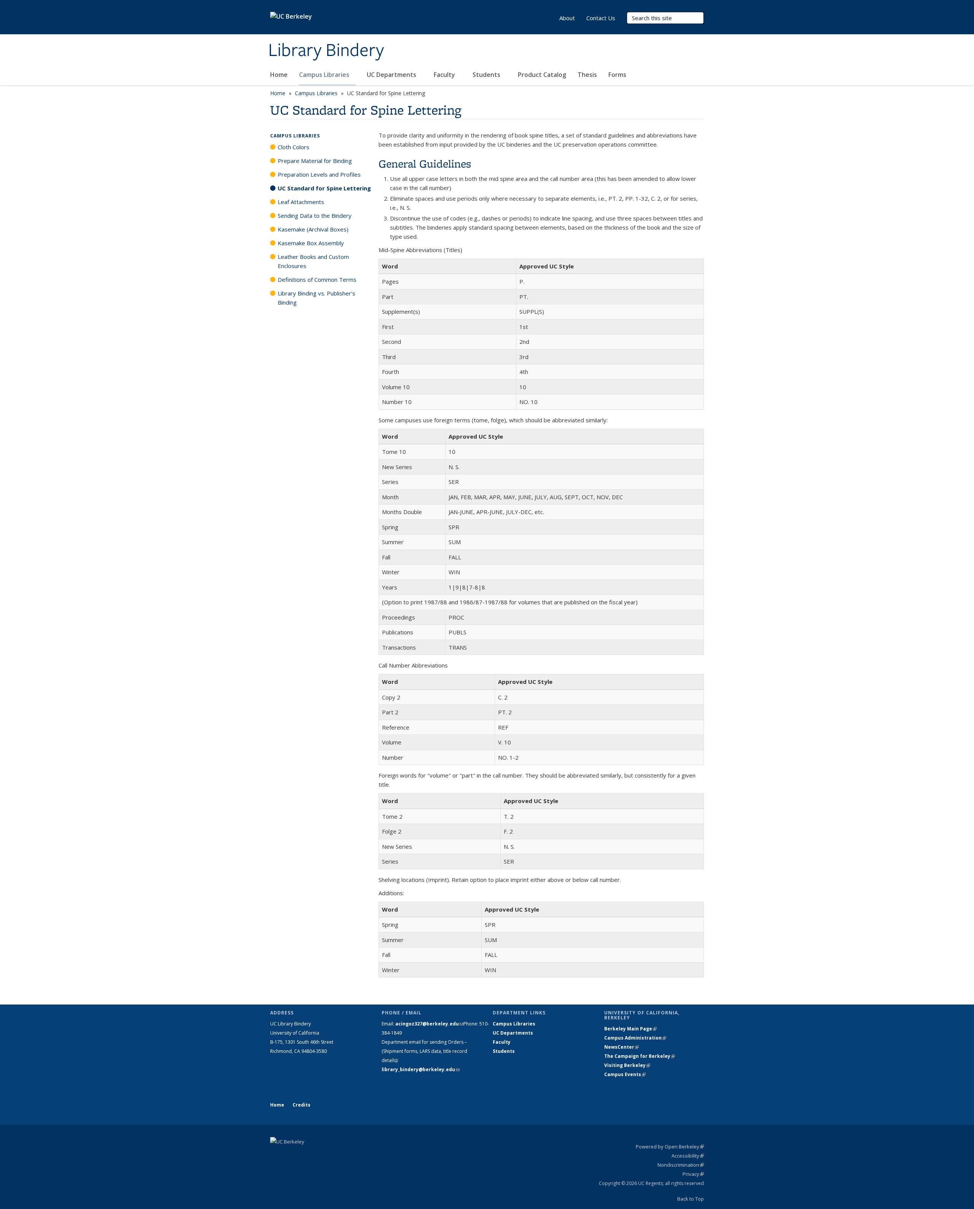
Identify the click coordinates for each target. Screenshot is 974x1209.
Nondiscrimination (680, 1164)
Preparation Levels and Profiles (319, 174)
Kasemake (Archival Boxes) (313, 229)
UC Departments (392, 74)
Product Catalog (542, 74)
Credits (301, 1105)
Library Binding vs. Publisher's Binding (316, 297)
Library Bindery (326, 50)
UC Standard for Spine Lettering (324, 188)
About (567, 18)
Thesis (587, 74)
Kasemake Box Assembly (311, 243)
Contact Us (600, 18)
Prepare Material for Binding (315, 161)
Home (279, 74)
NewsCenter (621, 1047)
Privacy (693, 1174)
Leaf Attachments (301, 202)
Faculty (445, 74)
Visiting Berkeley (627, 1065)
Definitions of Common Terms (317, 279)
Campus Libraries (325, 74)
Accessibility (688, 1155)
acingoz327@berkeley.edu (429, 1024)
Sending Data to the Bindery (315, 215)
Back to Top (690, 1198)
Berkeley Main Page (630, 1028)
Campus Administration (635, 1038)
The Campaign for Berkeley (639, 1056)
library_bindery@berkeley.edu (421, 1069)
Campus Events (625, 1074)
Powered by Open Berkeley (670, 1146)
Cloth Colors (293, 147)
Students (487, 74)
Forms (617, 74)
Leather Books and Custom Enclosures (313, 261)
